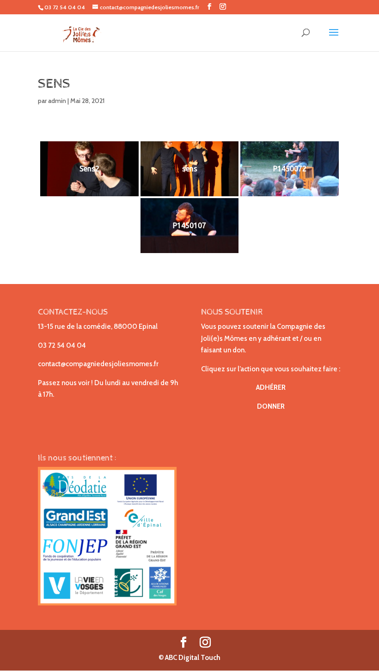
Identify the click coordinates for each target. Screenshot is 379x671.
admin (57, 101)
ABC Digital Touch (192, 657)
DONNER (271, 406)
